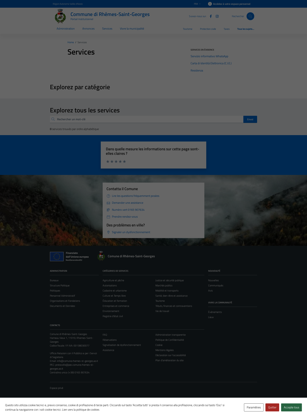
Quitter (272, 407)
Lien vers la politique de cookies (80, 409)
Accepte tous (291, 407)
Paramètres (254, 407)
